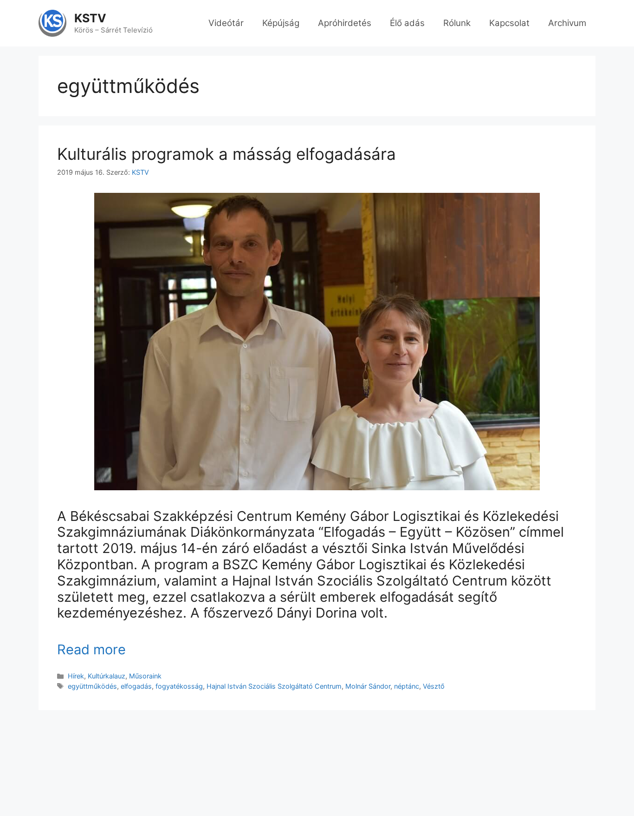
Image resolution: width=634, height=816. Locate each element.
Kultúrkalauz (106, 676)
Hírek (76, 676)
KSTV (90, 18)
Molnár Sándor (367, 686)
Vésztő (434, 686)
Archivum (567, 23)
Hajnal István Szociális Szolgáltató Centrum (274, 686)
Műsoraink (145, 676)
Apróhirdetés (344, 23)
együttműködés (92, 686)
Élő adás (407, 23)
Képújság (280, 23)
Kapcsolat (509, 23)
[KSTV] (52, 22)
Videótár (226, 23)
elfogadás (136, 686)
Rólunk (457, 23)
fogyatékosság (179, 686)
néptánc (406, 686)
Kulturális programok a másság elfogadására (226, 154)
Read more (91, 649)
